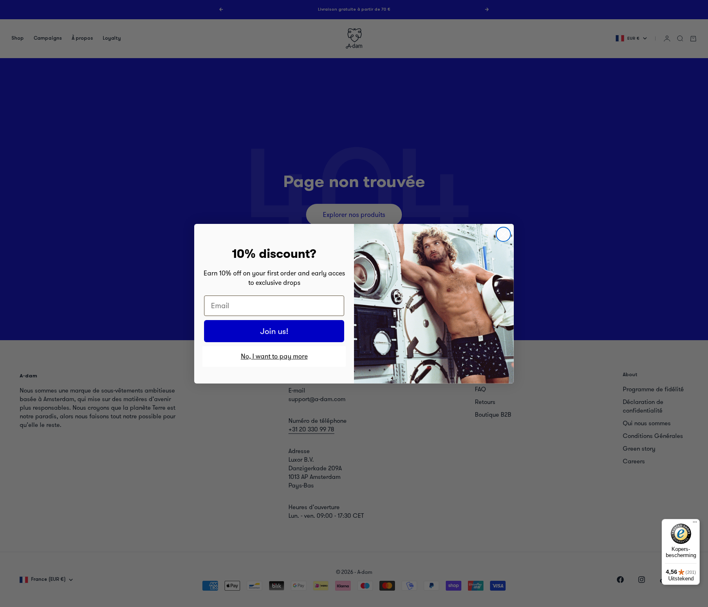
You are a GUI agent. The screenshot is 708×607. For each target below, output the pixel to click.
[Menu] (695, 524)
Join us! (274, 331)
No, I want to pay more (274, 356)
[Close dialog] (503, 234)
